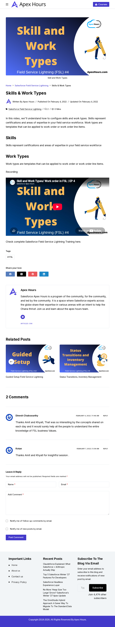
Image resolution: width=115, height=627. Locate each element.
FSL (10, 257)
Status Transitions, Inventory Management (34, 377)
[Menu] (7, 4)
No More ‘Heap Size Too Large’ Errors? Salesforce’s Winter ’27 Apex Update (56, 596)
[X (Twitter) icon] (23, 317)
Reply (105, 419)
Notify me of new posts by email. (26, 532)
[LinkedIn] (44, 274)
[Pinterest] (32, 274)
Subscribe (97, 591)
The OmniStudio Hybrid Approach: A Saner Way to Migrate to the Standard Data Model (57, 608)
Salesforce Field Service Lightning (25, 109)
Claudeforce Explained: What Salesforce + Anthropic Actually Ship (56, 570)
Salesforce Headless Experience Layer (53, 587)
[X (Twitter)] (21, 274)
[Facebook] (10, 274)
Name (11, 487)
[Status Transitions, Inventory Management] (38, 358)
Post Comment (16, 540)
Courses (102, 4)
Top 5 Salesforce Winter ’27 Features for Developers (56, 579)
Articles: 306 (26, 324)
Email (64, 487)
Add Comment (16, 498)
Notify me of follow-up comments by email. (31, 524)
